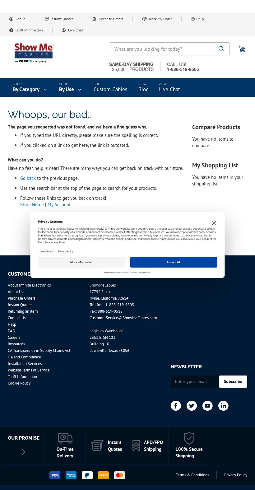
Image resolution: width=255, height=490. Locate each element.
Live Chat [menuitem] (169, 89)
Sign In (20, 18)
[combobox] (170, 48)
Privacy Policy (235, 475)
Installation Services (25, 363)
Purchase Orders (110, 18)
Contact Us (17, 317)
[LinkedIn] (223, 406)
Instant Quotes (61, 18)
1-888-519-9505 (119, 304)
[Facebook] (176, 406)
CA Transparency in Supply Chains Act (39, 350)
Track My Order (160, 18)
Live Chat (75, 30)
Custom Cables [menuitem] (110, 89)
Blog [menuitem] (143, 89)
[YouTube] (207, 406)
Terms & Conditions (192, 475)
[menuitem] (30, 87)
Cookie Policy (19, 383)
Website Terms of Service (29, 370)
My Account (59, 205)
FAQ (11, 331)
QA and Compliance (24, 357)
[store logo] (34, 52)
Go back (28, 178)
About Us (15, 291)
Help (200, 18)
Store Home (32, 205)
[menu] (127, 87)
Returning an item (23, 311)
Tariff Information (29, 30)
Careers (14, 337)
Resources (16, 344)
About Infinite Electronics (29, 285)
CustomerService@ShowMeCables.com (123, 317)
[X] (192, 406)
